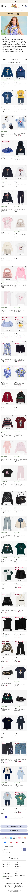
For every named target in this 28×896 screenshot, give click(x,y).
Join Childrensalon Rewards (14, 834)
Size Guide (5, 871)
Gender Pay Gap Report (6, 874)
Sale (13, 10)
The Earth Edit (15, 858)
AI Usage (17, 868)
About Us (5, 868)
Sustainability (6, 878)
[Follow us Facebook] (5, 842)
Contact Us (5, 866)
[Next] (22, 817)
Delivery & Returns (7, 862)
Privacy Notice (18, 866)
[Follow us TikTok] (23, 842)
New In (6, 10)
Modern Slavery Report (20, 875)
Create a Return (6, 864)
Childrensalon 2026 (16, 890)
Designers (20, 10)
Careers (16, 864)
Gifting (16, 862)
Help (16, 873)
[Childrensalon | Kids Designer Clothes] (14, 5)
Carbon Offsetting (7, 876)
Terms (16, 871)
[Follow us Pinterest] (17, 842)
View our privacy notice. (6, 852)
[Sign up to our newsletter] (24, 849)
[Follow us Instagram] (11, 842)
